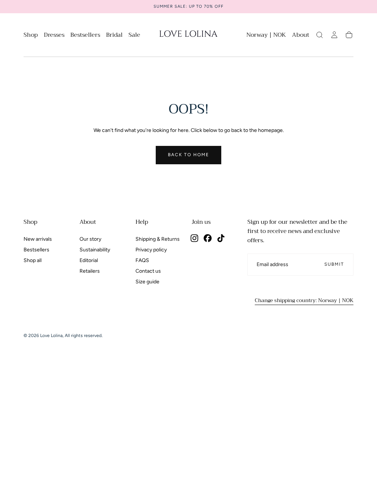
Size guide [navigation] (147, 282)
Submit (334, 264)
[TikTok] (221, 238)
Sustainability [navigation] (95, 250)
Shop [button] (31, 36)
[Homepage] (188, 35)
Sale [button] (134, 36)
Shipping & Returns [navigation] (157, 239)
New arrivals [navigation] (38, 239)
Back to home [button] (188, 154)
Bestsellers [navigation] (36, 250)
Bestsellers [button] (85, 36)
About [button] (300, 36)
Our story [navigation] (90, 239)
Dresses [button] (54, 36)
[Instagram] (194, 238)
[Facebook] (207, 238)
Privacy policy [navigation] (151, 250)
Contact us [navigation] (148, 271)
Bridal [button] (114, 36)
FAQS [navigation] (142, 260)
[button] (266, 36)
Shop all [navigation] (33, 260)
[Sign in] (334, 35)
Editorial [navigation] (89, 260)
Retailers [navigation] (90, 271)
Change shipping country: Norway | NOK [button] (304, 300)
